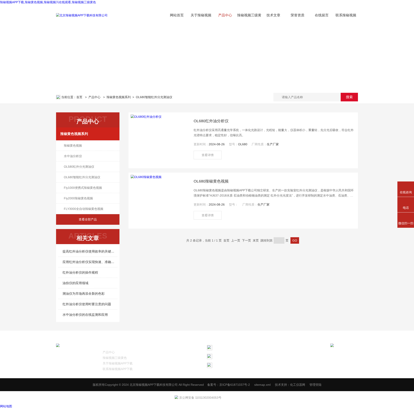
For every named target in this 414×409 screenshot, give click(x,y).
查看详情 (208, 155)
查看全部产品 (88, 219)
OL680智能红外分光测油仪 (154, 97)
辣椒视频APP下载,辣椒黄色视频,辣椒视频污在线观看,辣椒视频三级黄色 (48, 2)
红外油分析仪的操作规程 (80, 272)
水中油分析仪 (73, 156)
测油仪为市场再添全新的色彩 (84, 293)
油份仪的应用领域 (75, 283)
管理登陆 (315, 384)
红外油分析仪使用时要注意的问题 (87, 304)
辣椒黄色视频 (73, 145)
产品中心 (225, 15)
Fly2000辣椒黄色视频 (78, 198)
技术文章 (273, 15)
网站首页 (177, 15)
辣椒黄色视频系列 (119, 97)
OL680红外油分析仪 (211, 121)
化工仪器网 (297, 384)
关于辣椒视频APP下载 (118, 363)
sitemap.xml (262, 384)
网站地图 (6, 406)
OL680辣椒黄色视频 (211, 181)
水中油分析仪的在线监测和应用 (85, 314)
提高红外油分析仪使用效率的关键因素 (90, 251)
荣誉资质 (297, 15)
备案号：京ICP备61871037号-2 (228, 384)
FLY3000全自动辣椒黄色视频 (83, 209)
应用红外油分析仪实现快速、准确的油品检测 (90, 262)
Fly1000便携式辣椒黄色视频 (83, 187)
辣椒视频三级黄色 (115, 357)
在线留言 (322, 15)
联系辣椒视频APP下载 (118, 369)
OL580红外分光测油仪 (79, 166)
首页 (79, 97)
